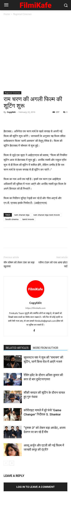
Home (7, 14)
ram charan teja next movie (46, 214)
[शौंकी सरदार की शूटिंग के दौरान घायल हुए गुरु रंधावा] (13, 397)
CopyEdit (11, 112)
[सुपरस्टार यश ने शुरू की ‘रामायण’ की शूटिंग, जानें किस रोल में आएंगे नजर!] (13, 361)
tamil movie (28, 219)
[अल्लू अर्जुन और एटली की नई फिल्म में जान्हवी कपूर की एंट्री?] (13, 449)
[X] (15, 120)
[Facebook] (7, 120)
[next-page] (11, 463)
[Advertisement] (35, 53)
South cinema (11, 219)
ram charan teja (21, 214)
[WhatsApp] (32, 120)
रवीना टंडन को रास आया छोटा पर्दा (52, 264)
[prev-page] (6, 463)
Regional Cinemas (22, 14)
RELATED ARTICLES (17, 347)
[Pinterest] (24, 120)
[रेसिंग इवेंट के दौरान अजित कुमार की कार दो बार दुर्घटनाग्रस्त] (13, 379)
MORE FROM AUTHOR (45, 347)
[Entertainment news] (35, 4)
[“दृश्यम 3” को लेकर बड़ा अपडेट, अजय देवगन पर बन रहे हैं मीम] (13, 432)
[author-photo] (35, 297)
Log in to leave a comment (35, 486)
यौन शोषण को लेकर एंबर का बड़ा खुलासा (19, 264)
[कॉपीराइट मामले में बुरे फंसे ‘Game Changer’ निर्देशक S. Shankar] (13, 414)
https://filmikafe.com (35, 308)
